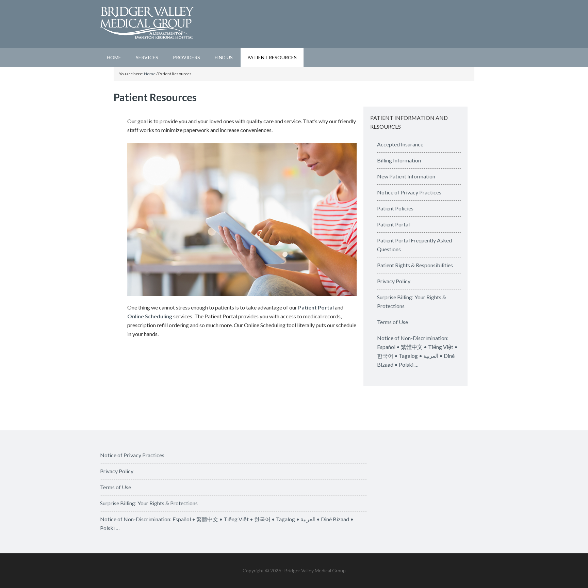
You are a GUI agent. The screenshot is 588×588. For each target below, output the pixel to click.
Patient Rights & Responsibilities (415, 265)
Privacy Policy (393, 281)
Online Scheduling (149, 316)
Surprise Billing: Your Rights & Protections (149, 503)
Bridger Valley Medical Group (294, 24)
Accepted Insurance (400, 144)
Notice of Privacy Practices (409, 192)
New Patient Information (406, 176)
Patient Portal (316, 307)
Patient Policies (395, 208)
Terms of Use (392, 322)
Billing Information (399, 160)
